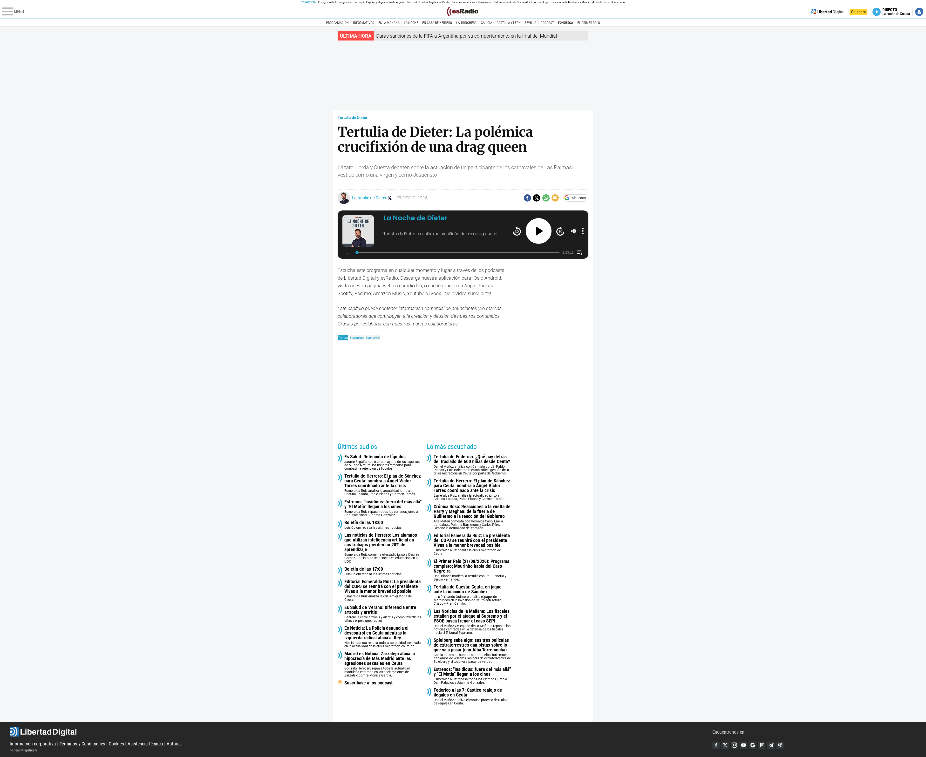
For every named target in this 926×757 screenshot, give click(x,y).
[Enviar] (546, 198)
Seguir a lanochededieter (389, 198)
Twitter (725, 745)
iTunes (780, 745)
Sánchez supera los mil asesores (471, 2)
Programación (337, 23)
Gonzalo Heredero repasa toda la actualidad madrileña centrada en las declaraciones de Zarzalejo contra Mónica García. (379, 664)
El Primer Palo (588, 23)
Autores (174, 744)
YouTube (743, 745)
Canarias (357, 338)
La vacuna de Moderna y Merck (570, 2)
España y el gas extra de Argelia (385, 2)
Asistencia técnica (145, 744)
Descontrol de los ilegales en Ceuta (428, 2)
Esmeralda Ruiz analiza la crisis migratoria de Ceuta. (382, 590)
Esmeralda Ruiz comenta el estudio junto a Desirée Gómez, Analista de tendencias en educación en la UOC (381, 548)
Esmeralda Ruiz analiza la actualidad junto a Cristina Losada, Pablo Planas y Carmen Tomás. (382, 484)
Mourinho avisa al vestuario (608, 2)
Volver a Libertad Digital (827, 12)
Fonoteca (565, 23)
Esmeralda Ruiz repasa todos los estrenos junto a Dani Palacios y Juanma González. (383, 508)
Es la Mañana (389, 23)
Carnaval (373, 338)
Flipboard (761, 745)
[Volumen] (574, 231)
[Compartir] (527, 198)
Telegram (771, 745)
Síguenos (579, 198)
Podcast (547, 23)
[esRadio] (462, 12)
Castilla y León (509, 23)
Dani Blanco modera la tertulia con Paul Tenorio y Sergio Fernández (471, 570)
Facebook (716, 745)
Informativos (363, 23)
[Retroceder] (517, 231)
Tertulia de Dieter (353, 117)
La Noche (411, 23)
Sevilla (530, 23)
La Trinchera (466, 23)
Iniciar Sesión (919, 12)
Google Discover (752, 745)
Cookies (116, 744)
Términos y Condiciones (82, 744)
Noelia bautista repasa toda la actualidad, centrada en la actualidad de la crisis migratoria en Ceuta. (382, 637)
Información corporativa (33, 744)
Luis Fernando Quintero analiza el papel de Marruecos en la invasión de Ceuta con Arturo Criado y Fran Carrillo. (468, 594)
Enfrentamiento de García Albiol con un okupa (521, 2)
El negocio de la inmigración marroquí (341, 2)
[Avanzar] (560, 231)
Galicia (486, 23)
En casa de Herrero (437, 23)
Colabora (858, 11)
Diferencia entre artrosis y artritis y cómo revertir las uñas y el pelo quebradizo (382, 613)
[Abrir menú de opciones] (583, 231)
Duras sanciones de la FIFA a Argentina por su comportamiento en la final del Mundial (466, 36)
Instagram (734, 745)
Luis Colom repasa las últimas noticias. (373, 524)
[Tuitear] (536, 198)
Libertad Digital (361, 732)
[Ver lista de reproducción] (580, 252)
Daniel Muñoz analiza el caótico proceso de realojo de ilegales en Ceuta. (471, 696)
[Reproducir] (539, 231)
